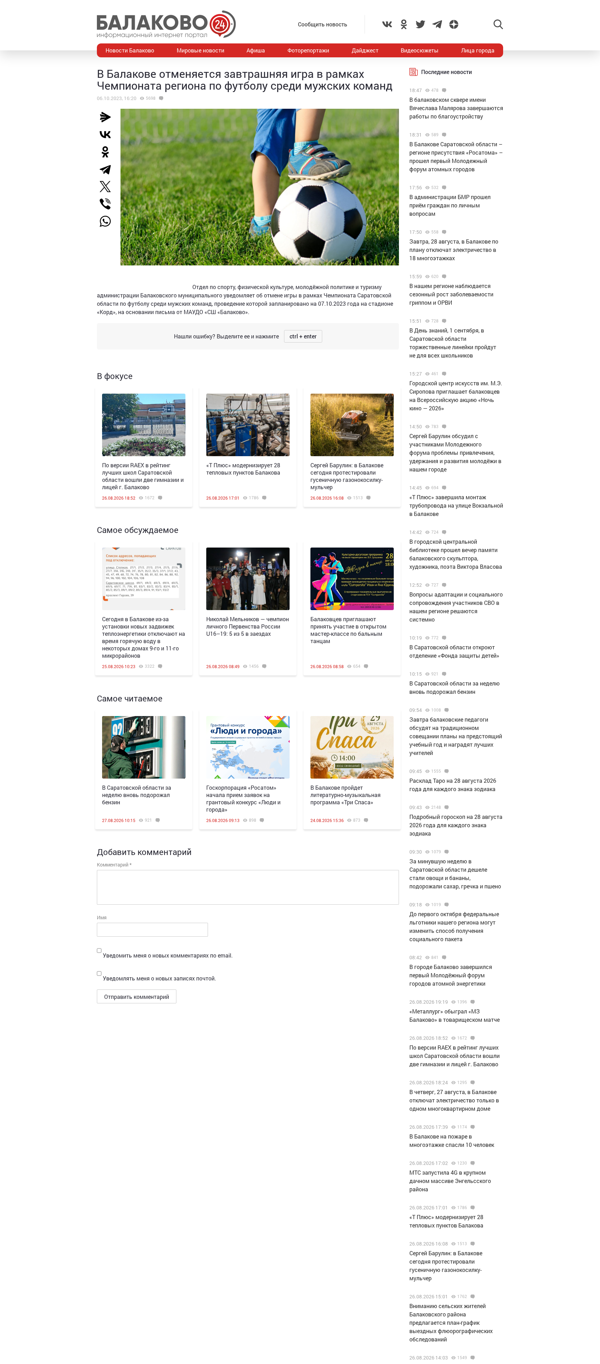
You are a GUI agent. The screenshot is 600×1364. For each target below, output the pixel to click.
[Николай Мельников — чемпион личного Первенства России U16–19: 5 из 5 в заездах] (248, 579)
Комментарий (114, 864)
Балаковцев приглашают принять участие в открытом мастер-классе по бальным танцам (348, 629)
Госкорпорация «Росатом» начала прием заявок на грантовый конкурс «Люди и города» (243, 798)
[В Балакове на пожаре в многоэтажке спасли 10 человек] (471, 1127)
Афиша (256, 50)
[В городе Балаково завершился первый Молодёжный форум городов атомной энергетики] (443, 957)
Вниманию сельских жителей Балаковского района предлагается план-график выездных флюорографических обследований (451, 1322)
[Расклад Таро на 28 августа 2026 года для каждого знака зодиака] (445, 771)
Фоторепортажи (308, 50)
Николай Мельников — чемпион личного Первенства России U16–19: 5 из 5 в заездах (247, 626)
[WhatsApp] (108, 221)
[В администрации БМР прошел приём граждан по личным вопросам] (443, 188)
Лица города (477, 50)
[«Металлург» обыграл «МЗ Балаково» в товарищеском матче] (471, 1002)
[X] (108, 186)
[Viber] (108, 204)
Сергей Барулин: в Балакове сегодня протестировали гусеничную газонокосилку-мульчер (346, 476)
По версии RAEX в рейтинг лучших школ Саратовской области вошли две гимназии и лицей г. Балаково (143, 476)
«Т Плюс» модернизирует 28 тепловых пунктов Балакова (243, 468)
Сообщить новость (322, 24)
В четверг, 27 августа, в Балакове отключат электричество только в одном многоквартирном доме (454, 1100)
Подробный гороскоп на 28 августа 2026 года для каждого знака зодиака (455, 825)
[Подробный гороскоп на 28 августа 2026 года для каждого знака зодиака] (445, 807)
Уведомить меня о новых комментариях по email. (168, 955)
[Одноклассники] (108, 151)
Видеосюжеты (420, 50)
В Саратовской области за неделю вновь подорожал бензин (136, 795)
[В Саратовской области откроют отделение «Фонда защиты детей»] (443, 638)
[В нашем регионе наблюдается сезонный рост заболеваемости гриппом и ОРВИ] (443, 276)
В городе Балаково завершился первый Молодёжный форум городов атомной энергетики (450, 975)
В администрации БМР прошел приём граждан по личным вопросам (450, 205)
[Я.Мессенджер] (108, 117)
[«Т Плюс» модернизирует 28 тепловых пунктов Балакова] (248, 425)
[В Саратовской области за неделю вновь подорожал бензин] (143, 747)
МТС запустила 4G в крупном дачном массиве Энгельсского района (450, 1181)
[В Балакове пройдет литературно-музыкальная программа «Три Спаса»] (352, 747)
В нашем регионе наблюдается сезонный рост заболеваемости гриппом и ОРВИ (451, 294)
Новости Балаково (130, 50)
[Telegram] (108, 169)
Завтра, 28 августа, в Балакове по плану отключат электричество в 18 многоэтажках (453, 250)
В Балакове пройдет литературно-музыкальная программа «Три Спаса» (345, 795)
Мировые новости (200, 50)
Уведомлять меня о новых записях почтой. (159, 978)
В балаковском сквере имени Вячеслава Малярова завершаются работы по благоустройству (456, 108)
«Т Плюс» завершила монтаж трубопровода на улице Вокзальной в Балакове (456, 505)
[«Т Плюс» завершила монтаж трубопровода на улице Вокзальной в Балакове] (443, 488)
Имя (102, 917)
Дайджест (365, 50)
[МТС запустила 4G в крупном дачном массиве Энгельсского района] (471, 1163)
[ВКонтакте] (108, 134)
